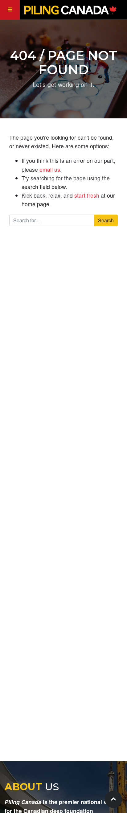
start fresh (86, 195)
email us (49, 169)
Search (106, 220)
